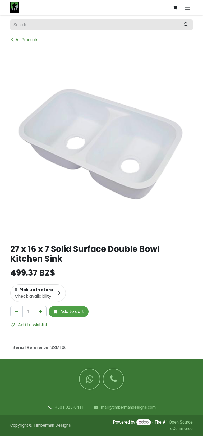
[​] (113, 379)
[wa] (89, 379)
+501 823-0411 (69, 407)
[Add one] (40, 311)
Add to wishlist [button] (32, 325)
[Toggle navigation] (187, 7)
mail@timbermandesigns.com (128, 407)
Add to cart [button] (71, 311)
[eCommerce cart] (174, 7)
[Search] (186, 24)
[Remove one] (16, 311)
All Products (27, 39)
